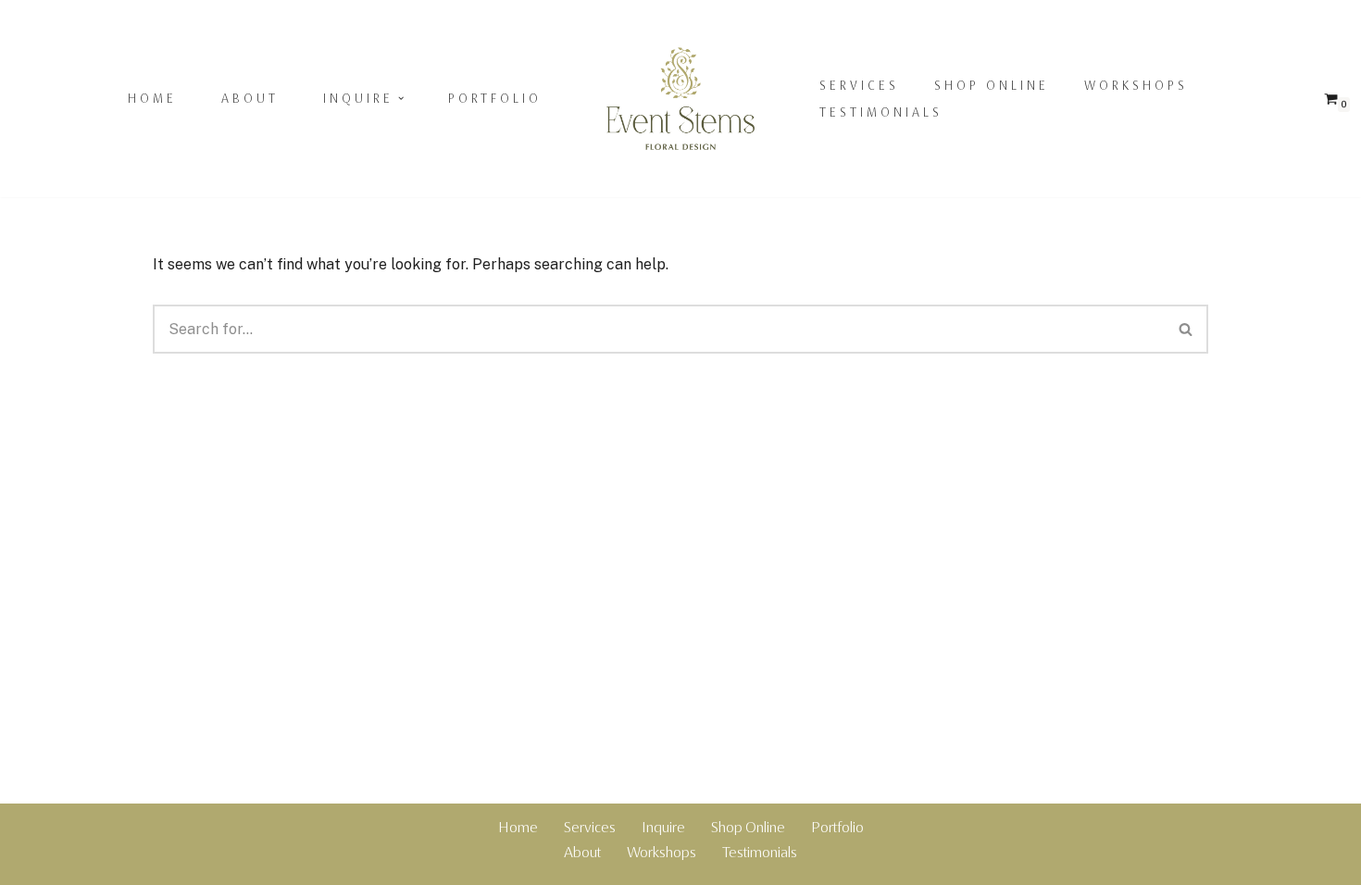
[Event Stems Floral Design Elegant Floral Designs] (680, 99)
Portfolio (495, 98)
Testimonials (881, 112)
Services (859, 85)
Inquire (663, 826)
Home (152, 98)
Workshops (1136, 85)
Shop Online (991, 85)
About (250, 98)
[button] (401, 98)
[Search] (1186, 329)
